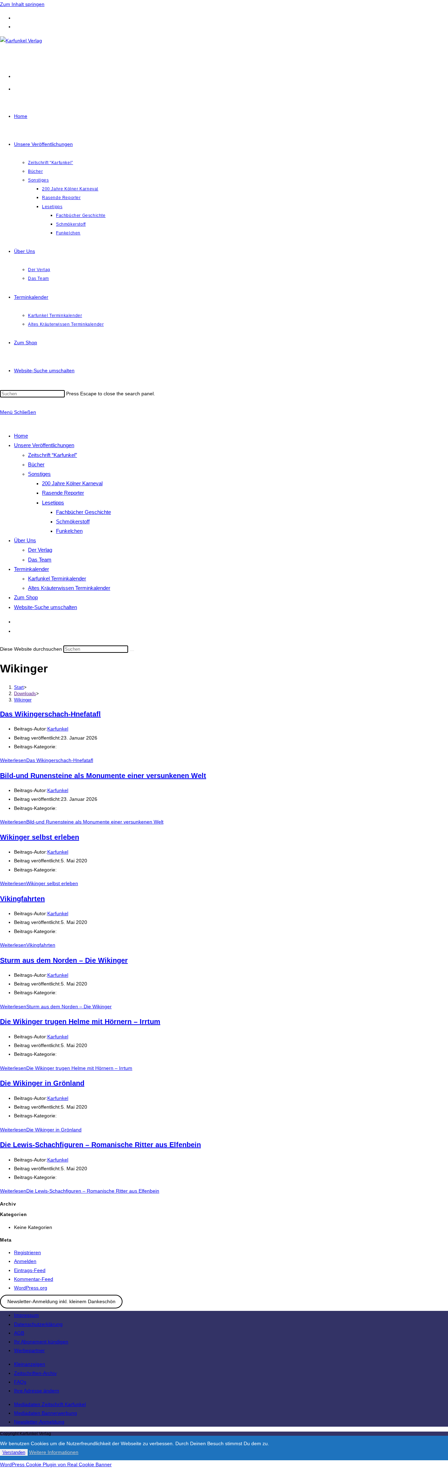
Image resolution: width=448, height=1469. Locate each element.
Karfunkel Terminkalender (57, 578)
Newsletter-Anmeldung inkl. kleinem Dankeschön (61, 1301)
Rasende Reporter (63, 493)
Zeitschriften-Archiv (35, 1373)
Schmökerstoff (73, 521)
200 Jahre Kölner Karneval (72, 483)
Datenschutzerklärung (38, 1324)
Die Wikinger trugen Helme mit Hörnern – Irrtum (80, 1021)
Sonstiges (39, 474)
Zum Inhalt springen (22, 4)
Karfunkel (57, 729)
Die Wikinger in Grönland (42, 1083)
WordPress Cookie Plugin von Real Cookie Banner (56, 1464)
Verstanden (13, 1452)
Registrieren (27, 1252)
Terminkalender (31, 569)
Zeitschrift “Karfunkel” (52, 455)
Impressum (26, 1315)
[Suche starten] (132, 650)
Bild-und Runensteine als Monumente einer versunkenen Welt (103, 775)
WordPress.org (30, 1288)
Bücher (36, 464)
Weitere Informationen (53, 1452)
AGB (19, 1333)
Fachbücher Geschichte (83, 512)
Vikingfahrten (22, 899)
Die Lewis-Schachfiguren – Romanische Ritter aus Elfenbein (100, 1145)
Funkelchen (69, 531)
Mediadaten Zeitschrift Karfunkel (50, 1404)
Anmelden (25, 1261)
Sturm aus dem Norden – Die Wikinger (64, 960)
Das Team (39, 560)
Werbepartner (29, 1350)
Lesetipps (53, 503)
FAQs (20, 1382)
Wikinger (22, 699)
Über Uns (25, 540)
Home (21, 436)
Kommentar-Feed (33, 1279)
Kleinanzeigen (29, 1364)
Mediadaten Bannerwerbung (45, 1413)
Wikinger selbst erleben (39, 837)
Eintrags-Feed (30, 1270)
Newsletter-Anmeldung (39, 1422)
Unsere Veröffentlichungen (44, 445)
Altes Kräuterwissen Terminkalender (69, 588)
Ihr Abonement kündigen (41, 1341)
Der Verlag (40, 550)
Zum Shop (26, 597)
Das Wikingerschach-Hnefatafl (50, 714)
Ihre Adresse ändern (36, 1390)
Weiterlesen (46, 760)
